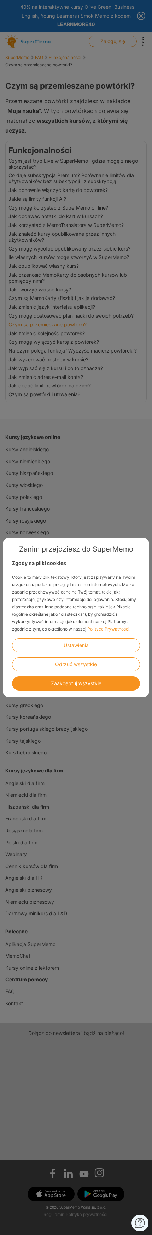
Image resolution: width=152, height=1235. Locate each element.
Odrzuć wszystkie (76, 664)
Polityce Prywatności (108, 629)
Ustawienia (76, 645)
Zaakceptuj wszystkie (76, 683)
